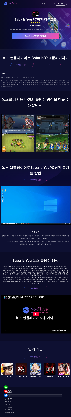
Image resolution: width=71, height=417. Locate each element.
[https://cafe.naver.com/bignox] (6, 387)
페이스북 (7, 404)
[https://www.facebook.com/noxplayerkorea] (6, 395)
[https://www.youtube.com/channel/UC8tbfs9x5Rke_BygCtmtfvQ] (6, 391)
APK (48, 65)
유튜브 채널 (8, 407)
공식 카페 (8, 401)
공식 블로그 (8, 399)
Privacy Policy (9, 412)
